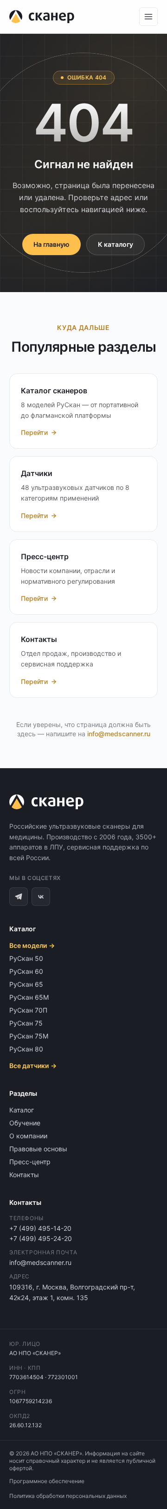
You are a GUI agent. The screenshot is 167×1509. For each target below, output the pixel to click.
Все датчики (33, 1065)
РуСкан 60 (26, 971)
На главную (51, 244)
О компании (28, 1136)
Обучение (24, 1123)
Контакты (24, 1175)
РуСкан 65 (26, 984)
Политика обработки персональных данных (68, 1495)
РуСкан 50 (26, 958)
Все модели (32, 945)
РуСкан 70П (28, 1010)
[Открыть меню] (148, 16)
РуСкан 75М (28, 1036)
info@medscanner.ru (118, 734)
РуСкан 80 (26, 1049)
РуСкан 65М (29, 997)
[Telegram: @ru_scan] (18, 896)
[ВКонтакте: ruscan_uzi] (41, 896)
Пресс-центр (30, 1162)
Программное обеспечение (46, 1481)
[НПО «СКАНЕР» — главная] (41, 16)
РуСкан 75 (26, 1023)
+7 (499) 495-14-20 (40, 1228)
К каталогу (115, 244)
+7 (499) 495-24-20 (40, 1238)
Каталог (21, 1110)
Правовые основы (38, 1149)
